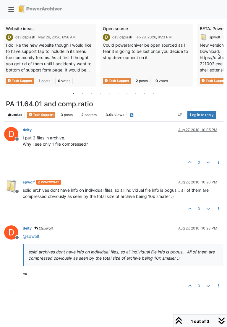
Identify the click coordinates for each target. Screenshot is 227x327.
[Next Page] (219, 56)
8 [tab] (136, 93)
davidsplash (25, 37)
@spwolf (45, 228)
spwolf (214, 37)
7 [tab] (127, 93)
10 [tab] (153, 93)
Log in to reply (202, 115)
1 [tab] (74, 93)
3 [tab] (91, 93)
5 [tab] (109, 93)
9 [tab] (144, 93)
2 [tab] (82, 93)
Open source (115, 28)
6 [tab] (118, 93)
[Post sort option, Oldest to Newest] (180, 115)
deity (27, 130)
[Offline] (13, 185)
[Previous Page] (8, 56)
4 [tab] (100, 93)
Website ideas (20, 28)
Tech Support (21, 81)
